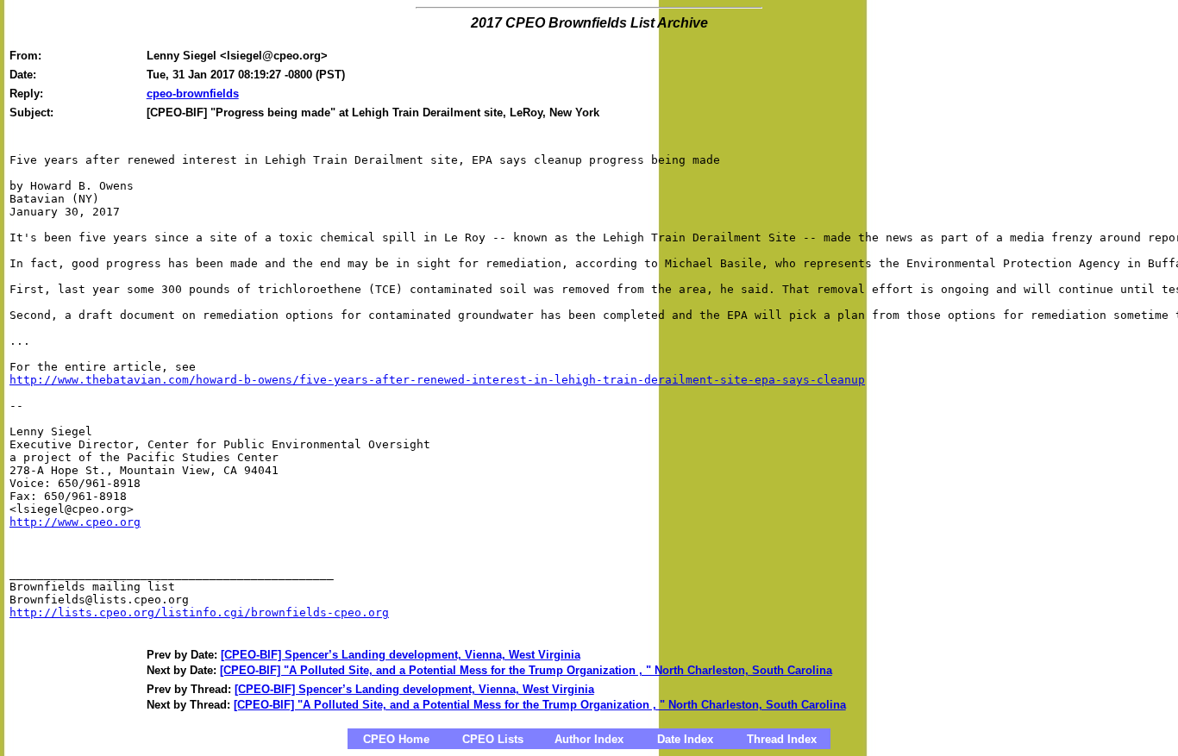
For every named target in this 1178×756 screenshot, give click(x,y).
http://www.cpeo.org (75, 521)
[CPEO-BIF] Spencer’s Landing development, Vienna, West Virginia (400, 654)
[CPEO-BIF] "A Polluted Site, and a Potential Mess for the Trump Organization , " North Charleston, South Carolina (526, 670)
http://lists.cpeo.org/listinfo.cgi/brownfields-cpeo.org (199, 612)
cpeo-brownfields (193, 93)
